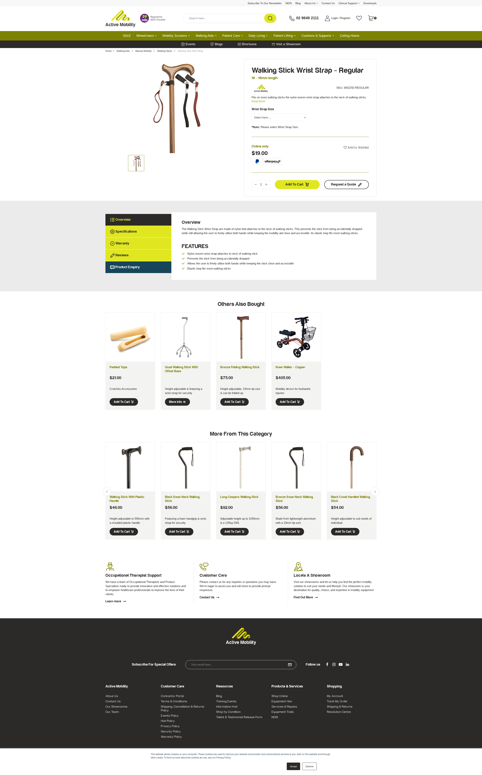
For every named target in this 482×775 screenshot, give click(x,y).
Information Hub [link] (226, 706)
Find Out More (303, 597)
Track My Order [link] (337, 701)
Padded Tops (118, 367)
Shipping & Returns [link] (339, 706)
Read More (258, 101)
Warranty (122, 243)
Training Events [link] (226, 701)
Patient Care (231, 35)
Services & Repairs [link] (284, 706)
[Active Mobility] (120, 18)
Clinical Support (348, 3)
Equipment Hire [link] (282, 701)
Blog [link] (219, 696)
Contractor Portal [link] (172, 696)
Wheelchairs (145, 35)
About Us (310, 3)
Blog (298, 3)
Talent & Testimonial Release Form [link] (239, 717)
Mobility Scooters (175, 35)
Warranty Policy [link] (171, 736)
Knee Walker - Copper (290, 367)
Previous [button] (107, 491)
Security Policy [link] (171, 731)
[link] (327, 664)
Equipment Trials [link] (283, 712)
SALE (127, 35)
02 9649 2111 (307, 18)
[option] (171, 106)
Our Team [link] (112, 712)
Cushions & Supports (316, 35)
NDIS (288, 3)
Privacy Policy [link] (170, 726)
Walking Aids (205, 35)
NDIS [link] (275, 717)
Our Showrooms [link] (116, 706)
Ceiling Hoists (349, 35)
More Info (175, 402)
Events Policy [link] (170, 715)
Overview (123, 220)
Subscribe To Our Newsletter (265, 3)
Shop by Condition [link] (228, 712)
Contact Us (328, 3)
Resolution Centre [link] (339, 712)
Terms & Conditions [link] (174, 701)
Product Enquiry (127, 267)
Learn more (113, 601)
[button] (356, 147)
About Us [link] (111, 696)
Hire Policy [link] (168, 721)
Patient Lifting (284, 35)
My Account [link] (335, 696)
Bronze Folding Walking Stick (239, 367)
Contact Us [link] (113, 701)
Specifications (126, 232)
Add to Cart (294, 184)
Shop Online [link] (280, 696)
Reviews (122, 255)
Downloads (370, 3)
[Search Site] (270, 18)
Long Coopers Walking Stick (239, 497)
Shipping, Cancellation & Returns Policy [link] (182, 708)
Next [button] (375, 491)
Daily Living (257, 35)
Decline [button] (309, 766)
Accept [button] (293, 766)
